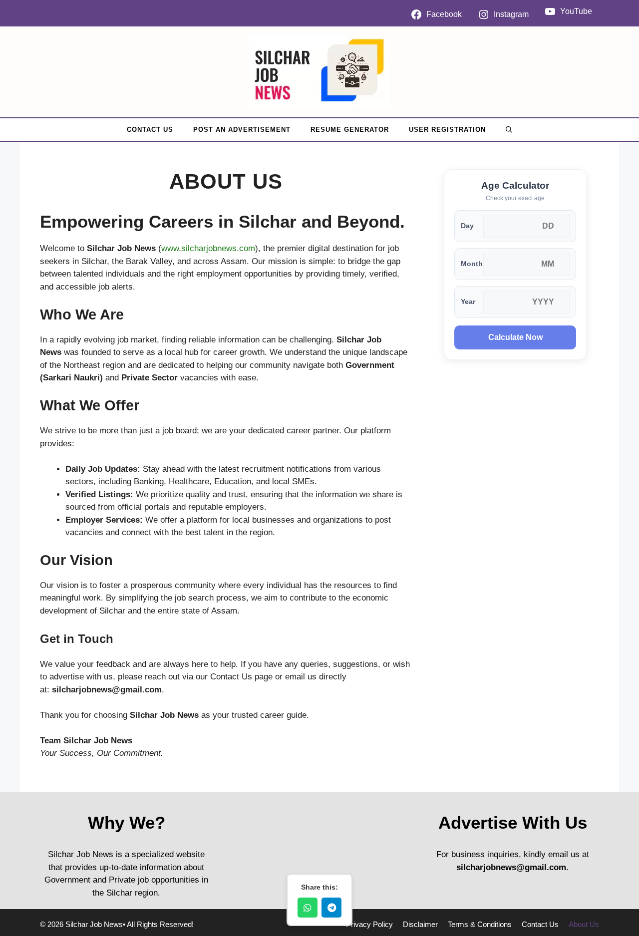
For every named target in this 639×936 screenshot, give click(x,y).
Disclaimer (420, 924)
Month (472, 264)
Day (467, 226)
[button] (509, 129)
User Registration (447, 129)
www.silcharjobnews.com (208, 248)
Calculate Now (515, 337)
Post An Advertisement (242, 129)
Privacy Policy (369, 924)
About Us (584, 924)
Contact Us (150, 129)
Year (468, 302)
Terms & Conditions (480, 924)
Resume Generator (350, 129)
